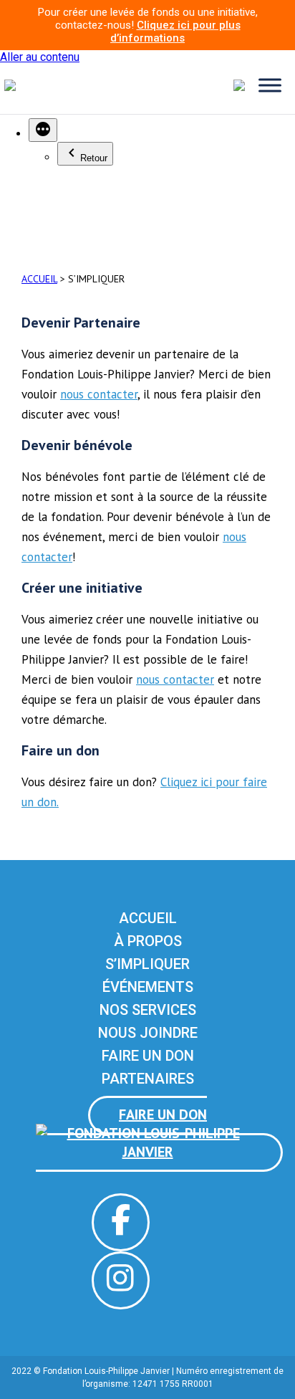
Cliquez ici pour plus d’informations (175, 31)
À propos (148, 941)
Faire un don (148, 1055)
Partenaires (148, 1078)
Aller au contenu (39, 57)
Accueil (148, 918)
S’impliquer (147, 964)
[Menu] (269, 85)
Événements (147, 986)
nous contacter (98, 394)
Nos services (148, 1009)
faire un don (163, 1114)
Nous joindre (148, 1032)
